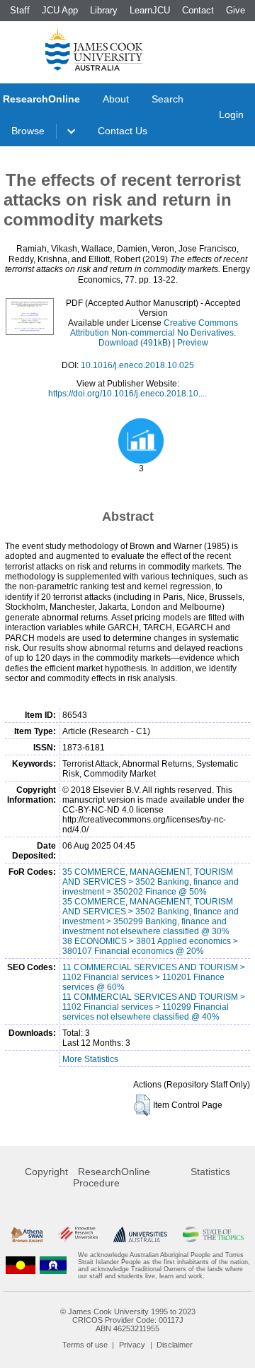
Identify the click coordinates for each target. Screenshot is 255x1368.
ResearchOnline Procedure (111, 1177)
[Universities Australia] (139, 1235)
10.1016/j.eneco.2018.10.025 (137, 365)
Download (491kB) (134, 343)
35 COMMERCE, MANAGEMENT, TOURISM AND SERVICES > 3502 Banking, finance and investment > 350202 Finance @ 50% (150, 882)
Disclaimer (175, 1344)
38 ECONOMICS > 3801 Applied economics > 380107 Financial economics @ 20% (150, 946)
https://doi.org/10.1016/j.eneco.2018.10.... (127, 394)
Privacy (132, 1344)
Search (167, 99)
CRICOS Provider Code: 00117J (127, 1320)
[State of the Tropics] (213, 1235)
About (116, 99)
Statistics (210, 1171)
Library (104, 10)
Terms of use (85, 1344)
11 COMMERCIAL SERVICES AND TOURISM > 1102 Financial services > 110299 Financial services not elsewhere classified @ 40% (153, 1007)
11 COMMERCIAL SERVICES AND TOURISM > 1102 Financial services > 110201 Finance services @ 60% (153, 977)
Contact (198, 10)
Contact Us (122, 130)
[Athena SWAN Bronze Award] (26, 1235)
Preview (192, 343)
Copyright (46, 1171)
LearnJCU (150, 10)
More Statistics (90, 1059)
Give (235, 10)
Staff (20, 10)
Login (231, 114)
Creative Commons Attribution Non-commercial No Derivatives (154, 328)
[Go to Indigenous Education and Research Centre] (21, 1265)
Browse (28, 130)
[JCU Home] (94, 49)
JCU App (60, 10)
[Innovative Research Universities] (78, 1235)
